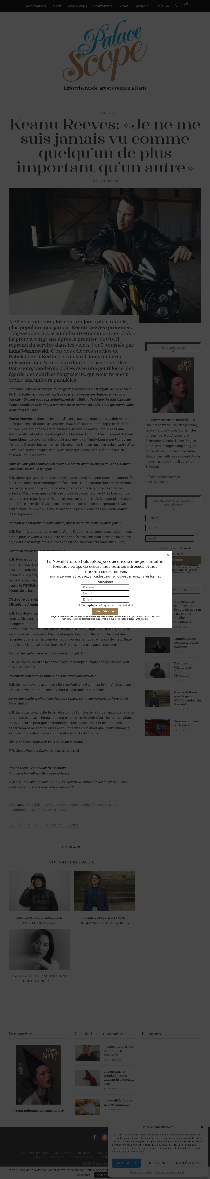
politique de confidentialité (115, 605)
